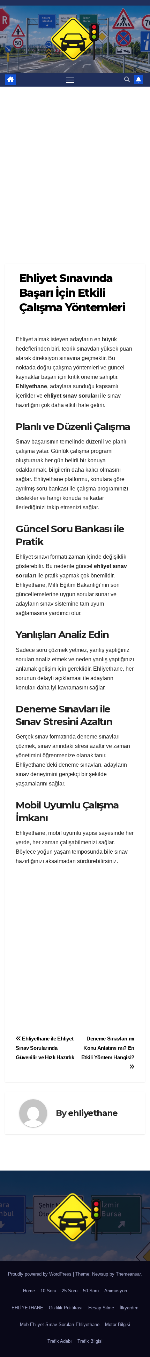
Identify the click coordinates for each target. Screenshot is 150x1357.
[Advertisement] (75, 165)
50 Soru (91, 1290)
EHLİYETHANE (27, 1307)
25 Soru (69, 1290)
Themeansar (128, 1274)
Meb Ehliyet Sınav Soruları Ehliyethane (59, 1324)
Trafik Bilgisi (90, 1341)
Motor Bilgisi (117, 1324)
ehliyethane (93, 1113)
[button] (127, 79)
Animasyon (115, 1290)
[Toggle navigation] (70, 80)
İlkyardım (129, 1307)
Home (29, 1290)
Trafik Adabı (59, 1341)
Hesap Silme (101, 1307)
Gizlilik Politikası (66, 1307)
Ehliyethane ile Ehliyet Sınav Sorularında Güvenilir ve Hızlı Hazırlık (45, 1048)
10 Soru (48, 1290)
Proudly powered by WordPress (40, 1274)
